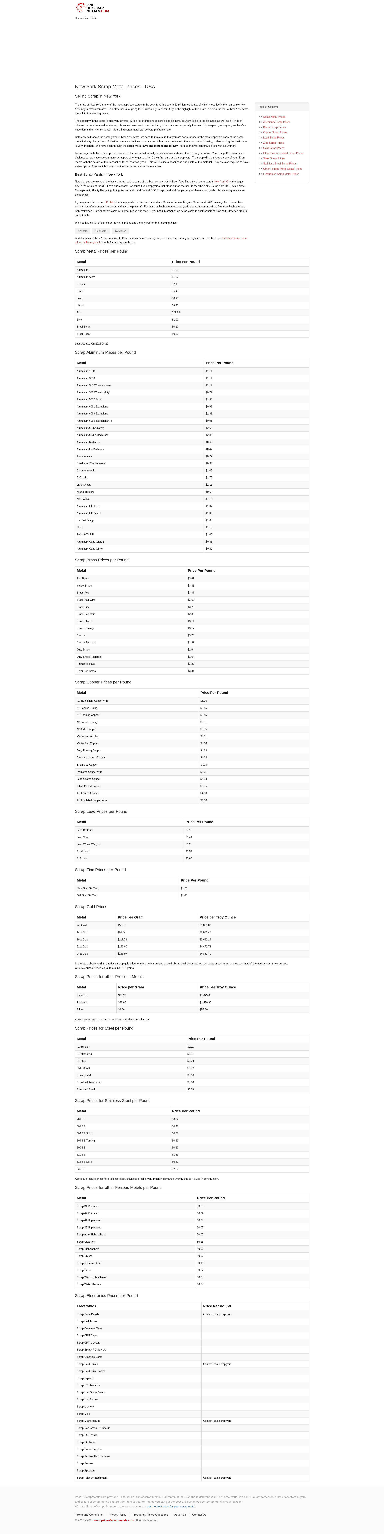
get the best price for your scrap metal (171, 1506)
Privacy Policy (117, 1514)
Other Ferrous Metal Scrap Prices (282, 168)
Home (78, 18)
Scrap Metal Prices (274, 116)
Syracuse (120, 230)
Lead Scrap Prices (274, 137)
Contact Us (199, 1514)
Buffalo (110, 202)
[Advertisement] (192, 52)
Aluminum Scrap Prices (277, 122)
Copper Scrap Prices (275, 132)
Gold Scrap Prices (273, 147)
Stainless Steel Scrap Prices (280, 163)
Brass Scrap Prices (274, 127)
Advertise (180, 1514)
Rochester (101, 230)
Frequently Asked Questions (150, 1514)
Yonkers (82, 230)
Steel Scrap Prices (274, 158)
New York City (222, 181)
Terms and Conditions (89, 1514)
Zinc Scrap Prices (273, 142)
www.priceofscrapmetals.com (114, 1520)
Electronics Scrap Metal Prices (281, 173)
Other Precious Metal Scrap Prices (283, 153)
